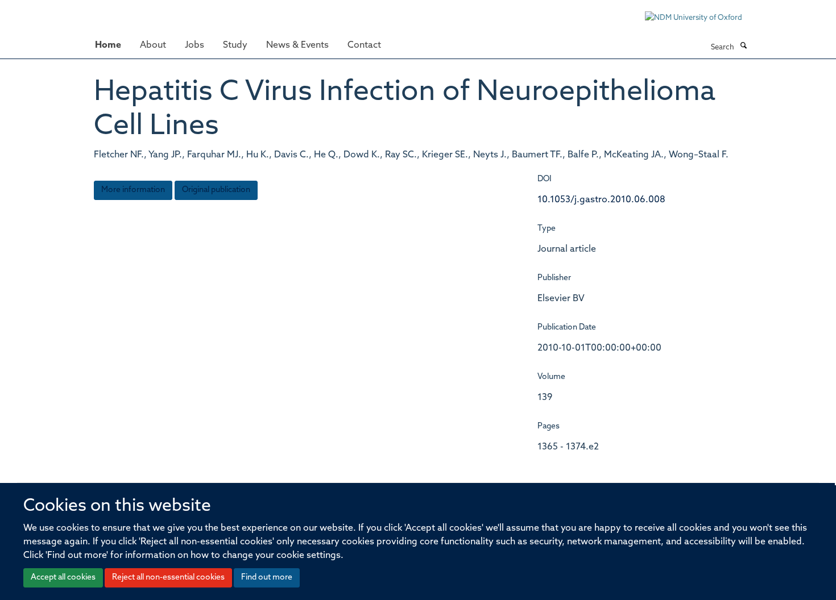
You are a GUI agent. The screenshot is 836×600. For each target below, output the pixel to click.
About (153, 45)
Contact (364, 45)
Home (108, 45)
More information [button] (133, 190)
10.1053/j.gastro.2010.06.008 (601, 200)
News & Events (297, 45)
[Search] (743, 46)
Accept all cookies (63, 577)
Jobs (194, 45)
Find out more (266, 577)
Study (235, 45)
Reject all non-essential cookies (168, 577)
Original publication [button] (216, 190)
